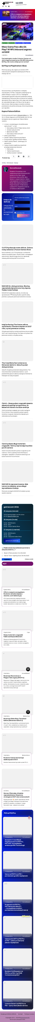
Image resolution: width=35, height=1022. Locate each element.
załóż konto (7, 208)
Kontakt (20, 1014)
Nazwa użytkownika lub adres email (22, 199)
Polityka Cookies (29, 1014)
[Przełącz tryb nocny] (9, 6)
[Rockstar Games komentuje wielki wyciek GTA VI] (17, 743)
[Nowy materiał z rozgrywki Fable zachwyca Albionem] (17, 621)
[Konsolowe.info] (7, 3)
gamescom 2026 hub (12, 541)
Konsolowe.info (25, 1017)
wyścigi (16, 163)
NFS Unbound (10, 163)
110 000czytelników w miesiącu (21, 3)
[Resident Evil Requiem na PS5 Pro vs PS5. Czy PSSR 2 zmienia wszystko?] (17, 958)
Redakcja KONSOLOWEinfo (8, 1014)
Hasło (16, 206)
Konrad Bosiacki (29, 55)
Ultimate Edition (22, 115)
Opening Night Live (13, 516)
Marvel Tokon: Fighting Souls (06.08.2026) (16, 555)
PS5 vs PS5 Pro (10, 813)
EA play (4, 163)
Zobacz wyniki (29, 559)
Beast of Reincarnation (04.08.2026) (15, 553)
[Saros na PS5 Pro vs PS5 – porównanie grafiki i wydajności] (17, 861)
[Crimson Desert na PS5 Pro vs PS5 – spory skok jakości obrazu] (17, 990)
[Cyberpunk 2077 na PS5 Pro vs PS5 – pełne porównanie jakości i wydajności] (17, 926)
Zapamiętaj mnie (20, 213)
